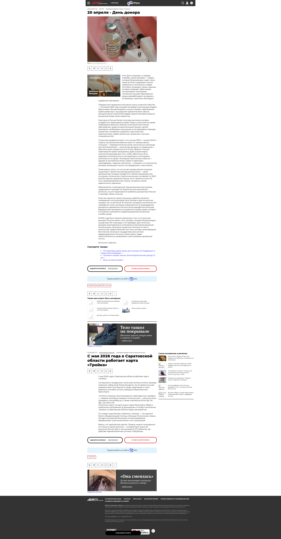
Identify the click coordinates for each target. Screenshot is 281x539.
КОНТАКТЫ (127, 499)
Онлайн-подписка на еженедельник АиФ (175, 499)
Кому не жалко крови (112, 260)
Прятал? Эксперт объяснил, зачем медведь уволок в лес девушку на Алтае (179, 365)
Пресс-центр (137, 499)
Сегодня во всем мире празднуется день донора (140, 302)
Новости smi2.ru (94, 346)
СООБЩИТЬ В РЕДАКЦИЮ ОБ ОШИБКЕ (117, 501)
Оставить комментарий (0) (140, 268)
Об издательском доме (113, 499)
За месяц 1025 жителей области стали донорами (107, 309)
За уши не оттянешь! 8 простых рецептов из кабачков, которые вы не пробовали (181, 358)
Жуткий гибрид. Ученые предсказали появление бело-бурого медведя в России (181, 394)
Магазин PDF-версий (151, 499)
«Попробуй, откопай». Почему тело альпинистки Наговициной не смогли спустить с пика (180, 372)
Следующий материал (123, 533)
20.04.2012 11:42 (92, 9)
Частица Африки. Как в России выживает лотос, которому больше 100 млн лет (180, 387)
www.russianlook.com (99, 63)
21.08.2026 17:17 (92, 352)
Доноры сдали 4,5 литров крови (108, 315)
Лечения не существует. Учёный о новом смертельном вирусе (179, 379)
